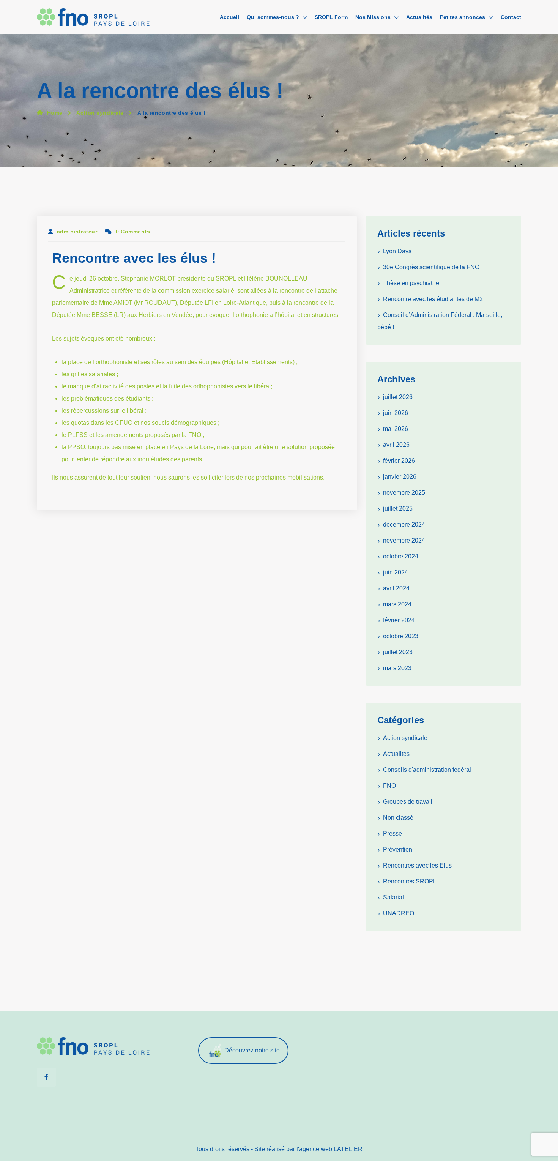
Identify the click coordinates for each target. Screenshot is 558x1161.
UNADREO (398, 913)
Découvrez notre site (252, 1050)
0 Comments (133, 232)
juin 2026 (395, 413)
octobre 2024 (400, 556)
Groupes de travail (407, 801)
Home (55, 113)
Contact (511, 17)
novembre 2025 (404, 492)
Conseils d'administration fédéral (427, 770)
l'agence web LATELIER (329, 1149)
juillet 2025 (398, 508)
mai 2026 (395, 429)
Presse (392, 833)
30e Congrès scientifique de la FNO (431, 267)
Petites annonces (462, 17)
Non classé (398, 817)
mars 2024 (397, 604)
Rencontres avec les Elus (417, 865)
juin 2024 (395, 572)
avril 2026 (396, 445)
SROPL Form (331, 17)
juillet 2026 (398, 397)
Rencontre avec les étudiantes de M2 (433, 299)
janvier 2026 (399, 476)
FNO (389, 785)
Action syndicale (99, 113)
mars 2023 (397, 668)
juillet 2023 (398, 652)
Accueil (229, 17)
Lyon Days (397, 251)
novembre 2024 (404, 540)
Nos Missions (373, 17)
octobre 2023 (400, 636)
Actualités (419, 17)
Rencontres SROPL (410, 881)
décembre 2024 (404, 524)
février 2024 (399, 620)
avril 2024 (396, 588)
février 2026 (399, 460)
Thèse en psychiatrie (411, 283)
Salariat (393, 897)
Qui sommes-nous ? (273, 17)
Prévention (397, 849)
